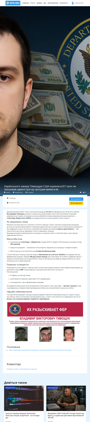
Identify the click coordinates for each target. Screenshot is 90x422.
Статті (32, 3)
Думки (39, 3)
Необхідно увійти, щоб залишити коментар (22, 369)
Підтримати (77, 199)
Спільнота (64, 3)
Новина (7, 192)
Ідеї (44, 3)
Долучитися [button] (79, 3)
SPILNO (14, 3)
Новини (25, 3)
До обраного (77, 203)
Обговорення (53, 3)
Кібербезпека (19, 192)
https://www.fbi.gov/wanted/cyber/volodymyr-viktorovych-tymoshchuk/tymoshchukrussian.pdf (40, 350)
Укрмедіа (12, 198)
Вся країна (30, 192)
